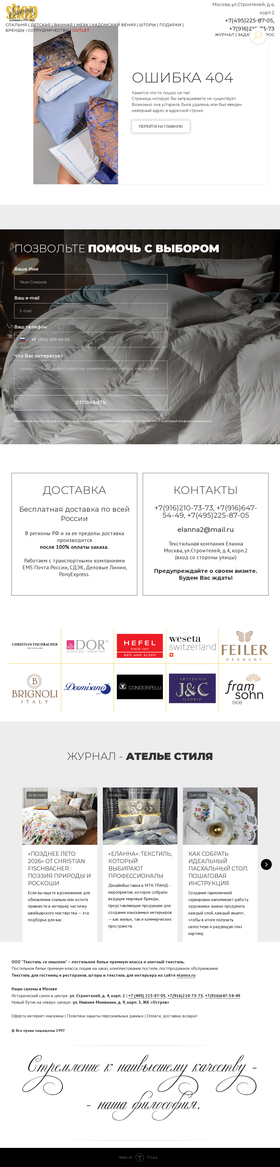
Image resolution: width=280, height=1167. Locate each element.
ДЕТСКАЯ (41, 24)
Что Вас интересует (38, 356)
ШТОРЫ (147, 24)
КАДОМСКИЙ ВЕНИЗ (114, 24)
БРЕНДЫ (15, 30)
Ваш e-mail (26, 298)
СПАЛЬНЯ (16, 24)
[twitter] (264, 1031)
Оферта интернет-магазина (37, 1015)
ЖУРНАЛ (224, 34)
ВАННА (62, 24)
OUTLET (80, 30)
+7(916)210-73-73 (252, 28)
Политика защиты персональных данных (105, 1015)
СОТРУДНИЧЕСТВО (48, 30)
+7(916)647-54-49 (222, 995)
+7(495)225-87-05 (249, 20)
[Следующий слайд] (266, 864)
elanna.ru (186, 975)
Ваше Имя (26, 269)
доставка (171, 1015)
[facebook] (254, 1031)
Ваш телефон (30, 327)
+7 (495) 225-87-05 (146, 995)
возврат (190, 1015)
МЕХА (82, 24)
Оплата (154, 1015)
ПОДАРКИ (170, 24)
